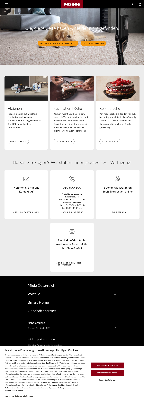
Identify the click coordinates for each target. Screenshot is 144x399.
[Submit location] (115, 328)
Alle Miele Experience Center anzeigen (45, 345)
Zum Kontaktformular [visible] (27, 212)
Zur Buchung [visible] (119, 212)
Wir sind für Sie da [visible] (73, 212)
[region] (72, 372)
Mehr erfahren (18, 141)
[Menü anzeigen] (6, 4)
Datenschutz (20, 396)
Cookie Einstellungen (107, 380)
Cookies (29, 396)
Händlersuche (36, 323)
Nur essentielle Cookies (107, 373)
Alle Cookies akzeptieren (107, 365)
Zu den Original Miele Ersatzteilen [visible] (69, 264)
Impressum (9, 396)
